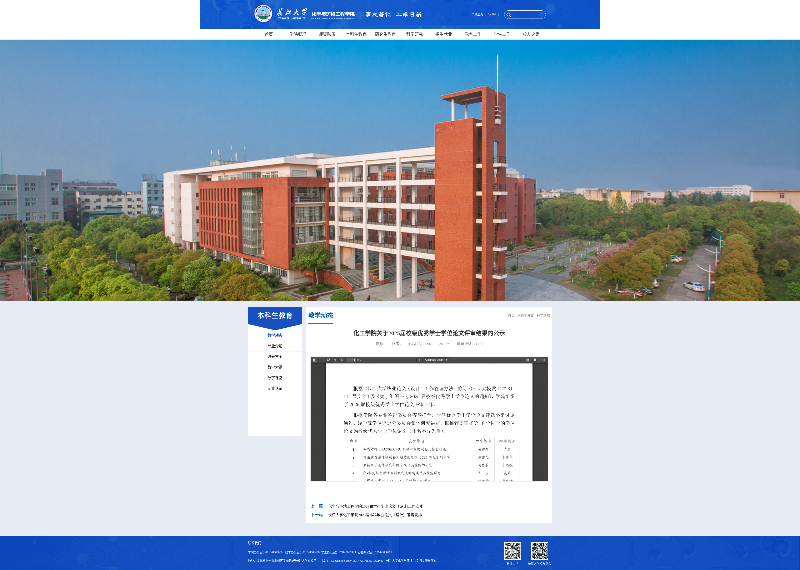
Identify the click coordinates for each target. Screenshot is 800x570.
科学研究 (414, 34)
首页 (269, 34)
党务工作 (473, 34)
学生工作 (502, 34)
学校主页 (477, 14)
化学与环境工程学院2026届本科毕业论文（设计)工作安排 (375, 506)
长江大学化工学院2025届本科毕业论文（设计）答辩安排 (375, 515)
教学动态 (275, 335)
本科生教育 (356, 34)
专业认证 (275, 389)
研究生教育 (385, 34)
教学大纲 (275, 367)
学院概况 (298, 34)
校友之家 (531, 34)
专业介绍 (275, 346)
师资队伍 (327, 34)
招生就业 (443, 34)
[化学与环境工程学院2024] (304, 13)
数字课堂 (275, 378)
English (492, 14)
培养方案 (275, 357)
